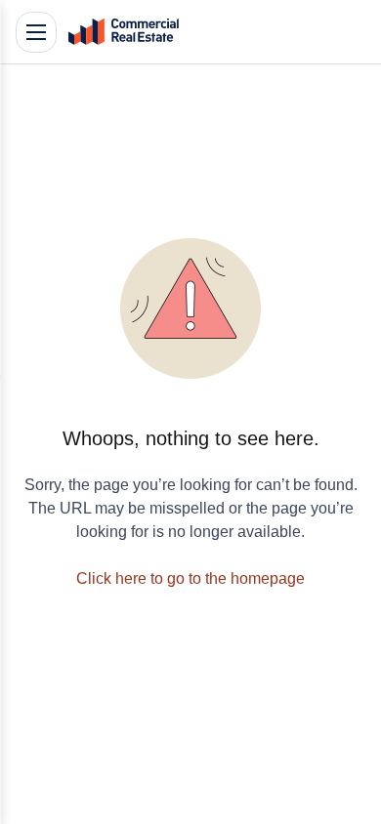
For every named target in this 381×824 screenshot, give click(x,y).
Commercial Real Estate (123, 32)
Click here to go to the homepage (190, 578)
